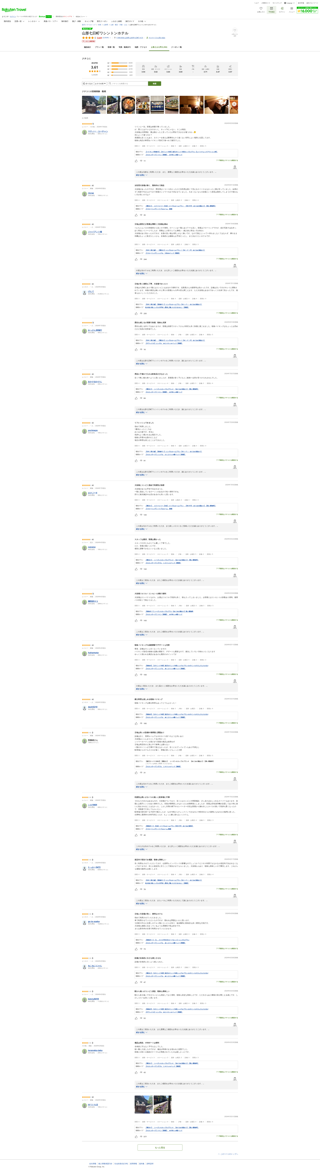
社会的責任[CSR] (121, 1164)
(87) (125, 47)
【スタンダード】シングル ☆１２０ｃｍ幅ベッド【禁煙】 (165, 455)
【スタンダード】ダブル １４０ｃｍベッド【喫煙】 (163, 563)
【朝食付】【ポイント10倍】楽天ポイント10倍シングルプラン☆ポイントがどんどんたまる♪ (176, 666)
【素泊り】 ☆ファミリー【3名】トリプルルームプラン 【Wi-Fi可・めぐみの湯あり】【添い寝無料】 (180, 206)
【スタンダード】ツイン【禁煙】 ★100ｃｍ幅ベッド (163, 155)
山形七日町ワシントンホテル (105, 33)
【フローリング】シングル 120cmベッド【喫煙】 (162, 253)
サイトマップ (277, 3)
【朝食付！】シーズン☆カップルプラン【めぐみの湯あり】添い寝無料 (169, 611)
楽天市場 (301, 3)
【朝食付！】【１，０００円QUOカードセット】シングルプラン (167, 940)
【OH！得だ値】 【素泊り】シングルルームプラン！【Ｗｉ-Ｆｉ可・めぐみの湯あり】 (175, 250)
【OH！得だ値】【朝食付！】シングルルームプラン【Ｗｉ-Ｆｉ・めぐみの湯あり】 (173, 304)
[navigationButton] (234, 104)
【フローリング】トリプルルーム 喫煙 (158, 829)
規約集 (141, 1164)
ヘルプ (256, 3)
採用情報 (133, 1164)
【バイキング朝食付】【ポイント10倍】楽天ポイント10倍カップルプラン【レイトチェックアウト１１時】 (181, 152)
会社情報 (92, 1164)
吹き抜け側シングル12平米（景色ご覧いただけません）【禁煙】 (167, 307)
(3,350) (159, 47)
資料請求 (150, 1164)
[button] (94, 105)
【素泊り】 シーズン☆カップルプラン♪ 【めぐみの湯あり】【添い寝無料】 (172, 389)
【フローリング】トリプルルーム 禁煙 (158, 209)
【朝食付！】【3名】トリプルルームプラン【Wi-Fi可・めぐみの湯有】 (169, 826)
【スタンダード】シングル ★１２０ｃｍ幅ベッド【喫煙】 (165, 669)
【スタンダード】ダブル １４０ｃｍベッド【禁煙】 (163, 767)
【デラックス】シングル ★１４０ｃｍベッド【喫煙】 (164, 343)
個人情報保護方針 (105, 1164)
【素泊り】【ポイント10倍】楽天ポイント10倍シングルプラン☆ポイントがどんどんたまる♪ (176, 973)
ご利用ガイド (265, 3)
